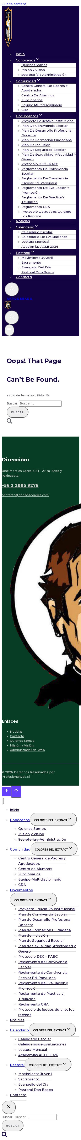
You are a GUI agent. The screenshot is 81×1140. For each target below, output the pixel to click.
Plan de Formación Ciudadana (46, 140)
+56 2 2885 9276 (20, 485)
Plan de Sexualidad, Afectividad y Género (47, 948)
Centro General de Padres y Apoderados (42, 861)
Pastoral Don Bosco (37, 272)
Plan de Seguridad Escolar (43, 150)
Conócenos (20, 820)
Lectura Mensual (35, 242)
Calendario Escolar (37, 232)
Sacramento (31, 262)
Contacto (24, 277)
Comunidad (20, 849)
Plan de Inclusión (35, 145)
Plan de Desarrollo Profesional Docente (44, 922)
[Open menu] (9, 330)
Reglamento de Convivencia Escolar (43, 964)
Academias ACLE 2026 (39, 246)
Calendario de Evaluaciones (44, 237)
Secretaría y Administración (43, 75)
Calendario (19, 1030)
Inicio (14, 810)
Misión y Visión (33, 70)
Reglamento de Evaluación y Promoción (43, 985)
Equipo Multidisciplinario (41, 105)
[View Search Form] (12, 289)
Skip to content (14, 4)
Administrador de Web (27, 750)
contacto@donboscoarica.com (25, 495)
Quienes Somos (34, 65)
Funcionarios (32, 100)
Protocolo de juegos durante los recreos (46, 1012)
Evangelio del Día (36, 267)
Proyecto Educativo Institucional (48, 121)
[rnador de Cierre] (9, 1107)
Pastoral (17, 1065)
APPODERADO (20, 298)
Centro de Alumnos (37, 95)
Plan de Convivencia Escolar (44, 126)
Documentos (21, 890)
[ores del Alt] (3, 801)
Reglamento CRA (35, 207)
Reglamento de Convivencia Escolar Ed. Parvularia (44, 180)
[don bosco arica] (8, 46)
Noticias (16, 731)
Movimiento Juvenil (37, 258)
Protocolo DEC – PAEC (39, 164)
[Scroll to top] (6, 791)
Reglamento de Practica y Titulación (40, 996)
